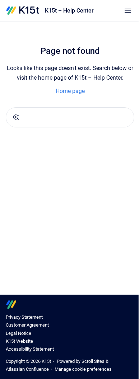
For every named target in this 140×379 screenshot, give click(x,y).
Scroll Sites (92, 361)
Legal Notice (18, 333)
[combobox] (70, 117)
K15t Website (19, 341)
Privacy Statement (24, 317)
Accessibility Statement (30, 349)
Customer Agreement (27, 325)
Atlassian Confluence (27, 369)
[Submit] (16, 117)
